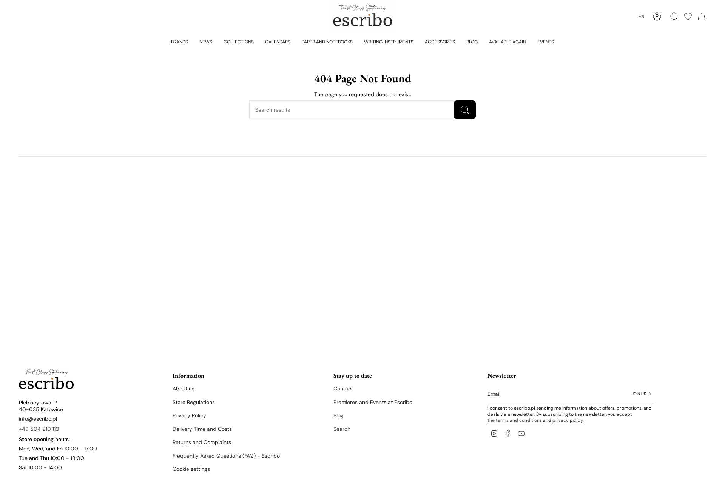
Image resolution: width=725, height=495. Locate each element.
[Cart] (701, 16)
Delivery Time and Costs (202, 429)
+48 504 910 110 (39, 429)
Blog (338, 415)
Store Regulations (194, 402)
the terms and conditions (514, 420)
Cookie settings (191, 469)
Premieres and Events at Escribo (372, 402)
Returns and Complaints (202, 442)
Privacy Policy (189, 415)
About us (183, 388)
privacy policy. (567, 420)
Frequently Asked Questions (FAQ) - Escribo (226, 455)
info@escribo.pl (38, 418)
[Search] (465, 109)
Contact (343, 388)
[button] (179, 41)
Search (341, 429)
